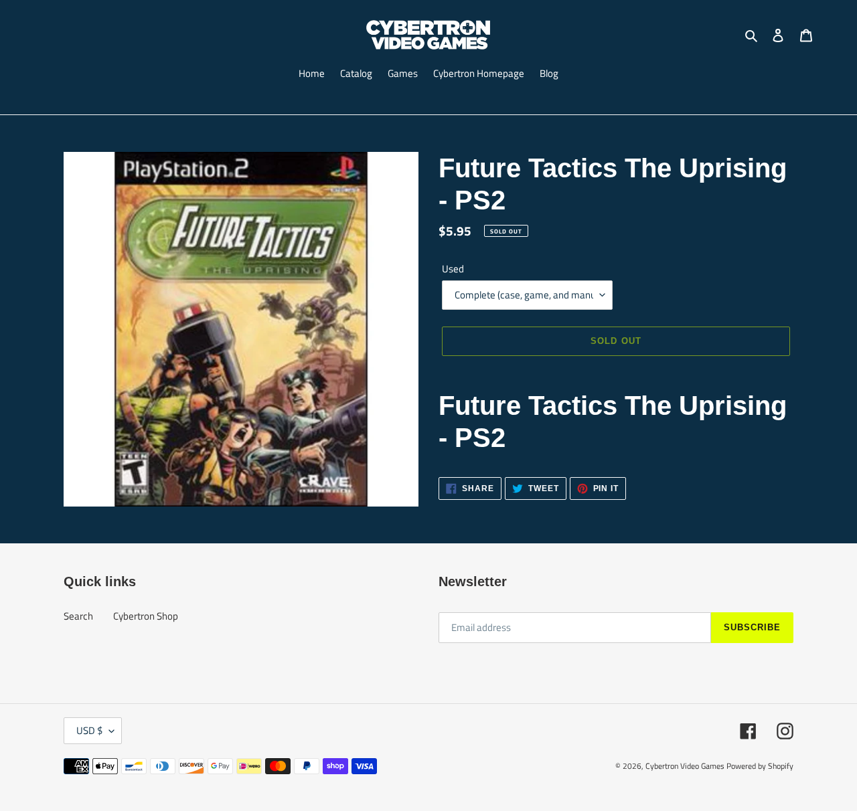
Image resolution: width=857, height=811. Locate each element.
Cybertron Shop (145, 616)
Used (453, 269)
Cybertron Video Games (684, 765)
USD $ (89, 730)
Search (78, 616)
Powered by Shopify (759, 765)
